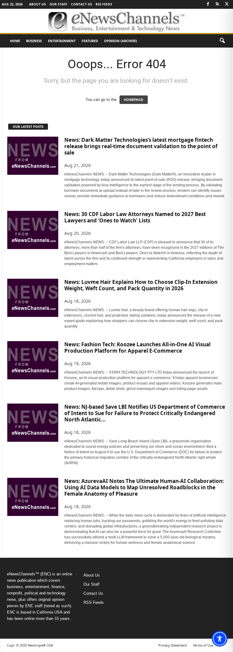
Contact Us (81, 4)
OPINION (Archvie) (120, 40)
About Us (37, 4)
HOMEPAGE (133, 99)
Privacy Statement (172, 645)
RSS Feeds (104, 4)
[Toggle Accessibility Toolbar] (219, 638)
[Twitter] (226, 4)
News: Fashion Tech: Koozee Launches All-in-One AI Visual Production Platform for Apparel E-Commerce (137, 347)
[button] (222, 41)
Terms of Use (203, 645)
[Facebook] (207, 4)
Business (34, 40)
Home (15, 40)
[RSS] (217, 4)
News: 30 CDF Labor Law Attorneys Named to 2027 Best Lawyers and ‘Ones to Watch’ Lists (135, 217)
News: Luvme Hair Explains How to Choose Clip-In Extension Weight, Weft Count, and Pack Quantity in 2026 (141, 285)
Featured (90, 40)
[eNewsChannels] (116, 21)
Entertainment (62, 40)
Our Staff (58, 4)
